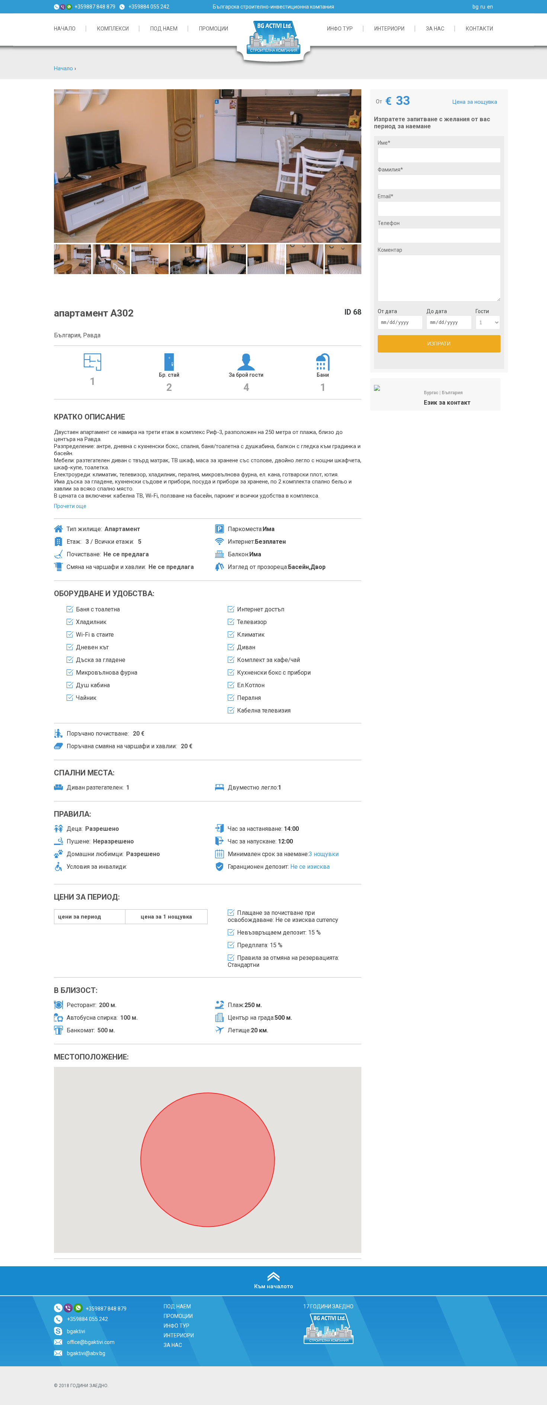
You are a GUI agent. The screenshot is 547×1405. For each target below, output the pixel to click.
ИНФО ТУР (340, 29)
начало (65, 29)
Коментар (390, 250)
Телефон (389, 223)
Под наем (163, 29)
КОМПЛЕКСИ (113, 29)
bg (476, 7)
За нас (435, 29)
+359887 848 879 (94, 7)
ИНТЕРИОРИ (389, 29)
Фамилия (390, 170)
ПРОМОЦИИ (213, 29)
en (490, 7)
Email (385, 196)
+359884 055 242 (148, 7)
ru (482, 7)
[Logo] (328, 1343)
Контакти (479, 29)
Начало (63, 68)
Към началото (273, 1286)
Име (384, 143)
